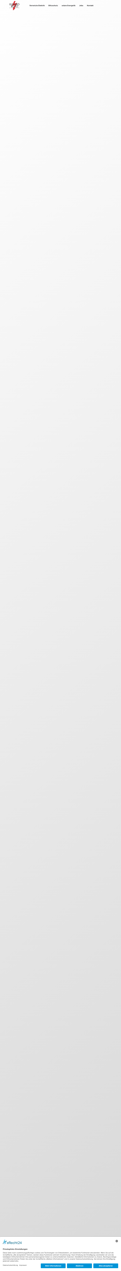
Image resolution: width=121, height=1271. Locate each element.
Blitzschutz (53, 5)
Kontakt (90, 5)
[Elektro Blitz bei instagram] (104, 5)
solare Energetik (68, 5)
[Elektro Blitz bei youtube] (98, 5)
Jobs (81, 5)
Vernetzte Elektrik (37, 5)
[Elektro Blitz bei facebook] (109, 5)
